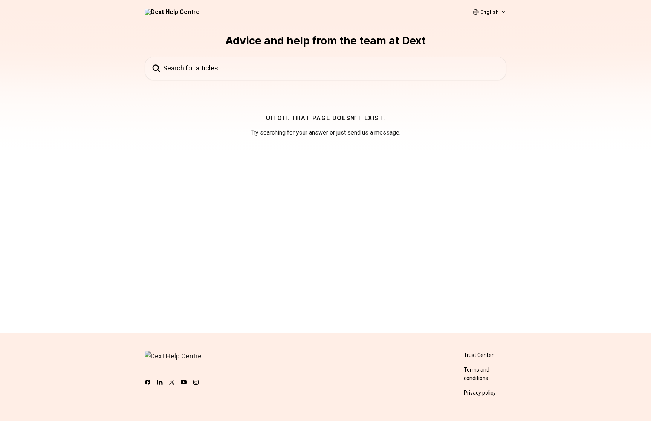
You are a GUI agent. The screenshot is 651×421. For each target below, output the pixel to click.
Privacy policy (480, 393)
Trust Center (479, 355)
